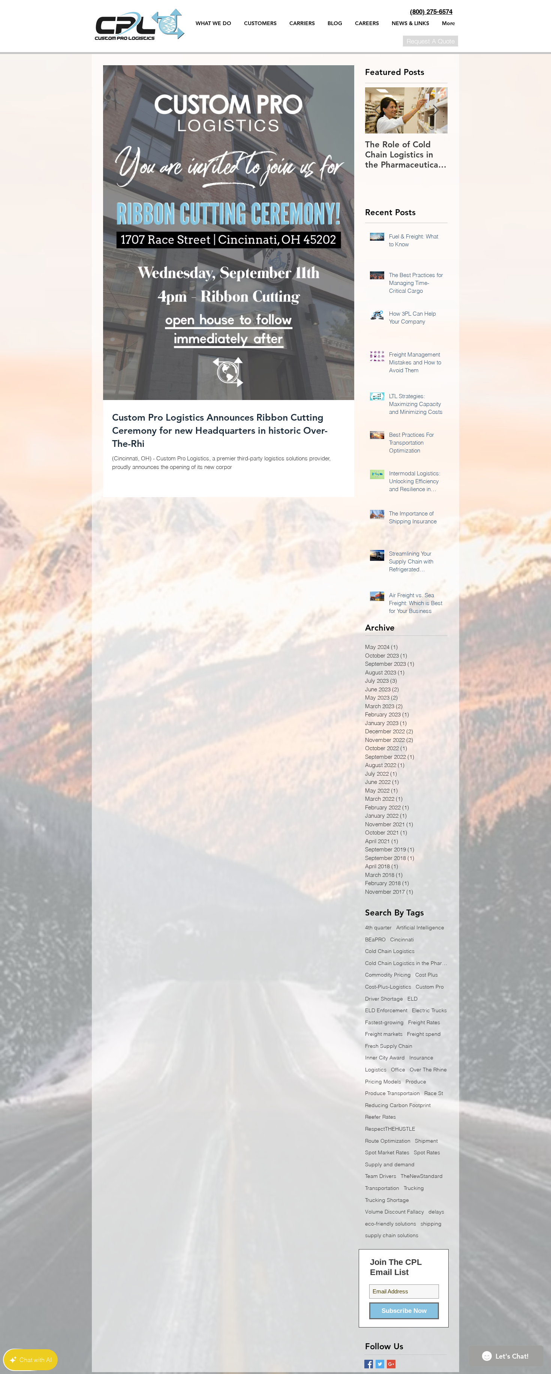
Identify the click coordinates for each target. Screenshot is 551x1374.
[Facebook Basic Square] (368, 1364)
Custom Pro (430, 986)
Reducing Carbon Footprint (398, 1105)
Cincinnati (402, 939)
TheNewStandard (422, 1176)
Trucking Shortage (387, 1200)
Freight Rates (424, 1022)
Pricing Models (383, 1081)
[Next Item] (435, 110)
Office (398, 1069)
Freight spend (424, 1034)
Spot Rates (427, 1152)
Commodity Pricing (388, 974)
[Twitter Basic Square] (380, 1364)
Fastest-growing (384, 1022)
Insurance (421, 1057)
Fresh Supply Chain (388, 1046)
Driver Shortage (384, 998)
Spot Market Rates (387, 1152)
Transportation (382, 1188)
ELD (412, 998)
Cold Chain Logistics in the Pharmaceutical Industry (406, 963)
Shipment (426, 1140)
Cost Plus (426, 974)
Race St (433, 1093)
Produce (416, 1081)
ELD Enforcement (386, 1010)
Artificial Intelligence (420, 927)
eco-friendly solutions (390, 1223)
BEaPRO (375, 939)
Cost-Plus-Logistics (388, 986)
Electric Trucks (429, 1010)
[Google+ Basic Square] (391, 1364)
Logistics (375, 1069)
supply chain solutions (391, 1235)
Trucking (414, 1188)
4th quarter (378, 927)
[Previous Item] (377, 110)
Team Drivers (380, 1176)
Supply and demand (390, 1164)
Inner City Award (385, 1057)
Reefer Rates (380, 1116)
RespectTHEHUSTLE (390, 1128)
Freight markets (384, 1034)
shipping (431, 1223)
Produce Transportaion (392, 1093)
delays (436, 1211)
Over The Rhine (428, 1069)
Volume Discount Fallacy (394, 1211)
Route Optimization (387, 1140)
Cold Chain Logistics (390, 951)
